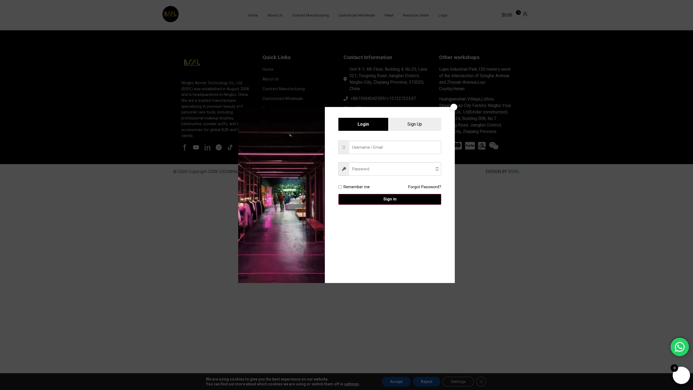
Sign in (390, 199)
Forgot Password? (424, 186)
